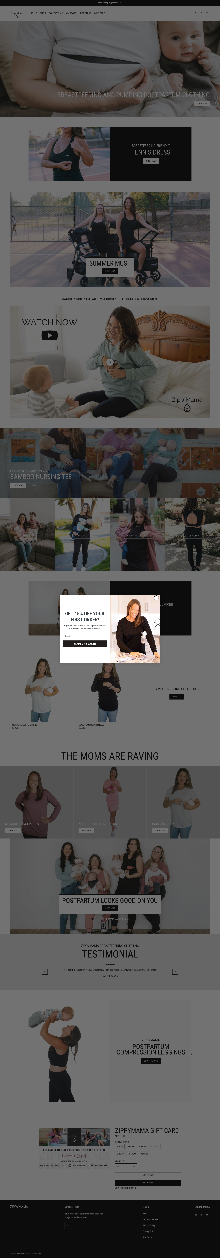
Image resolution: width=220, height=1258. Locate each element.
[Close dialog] (156, 598)
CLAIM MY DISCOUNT (85, 643)
